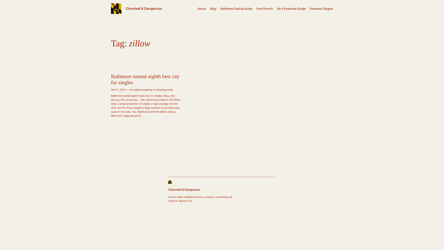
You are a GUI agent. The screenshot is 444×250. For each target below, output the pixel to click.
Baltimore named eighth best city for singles (145, 79)
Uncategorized (164, 89)
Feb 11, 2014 (118, 89)
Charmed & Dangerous (144, 8)
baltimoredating (143, 89)
